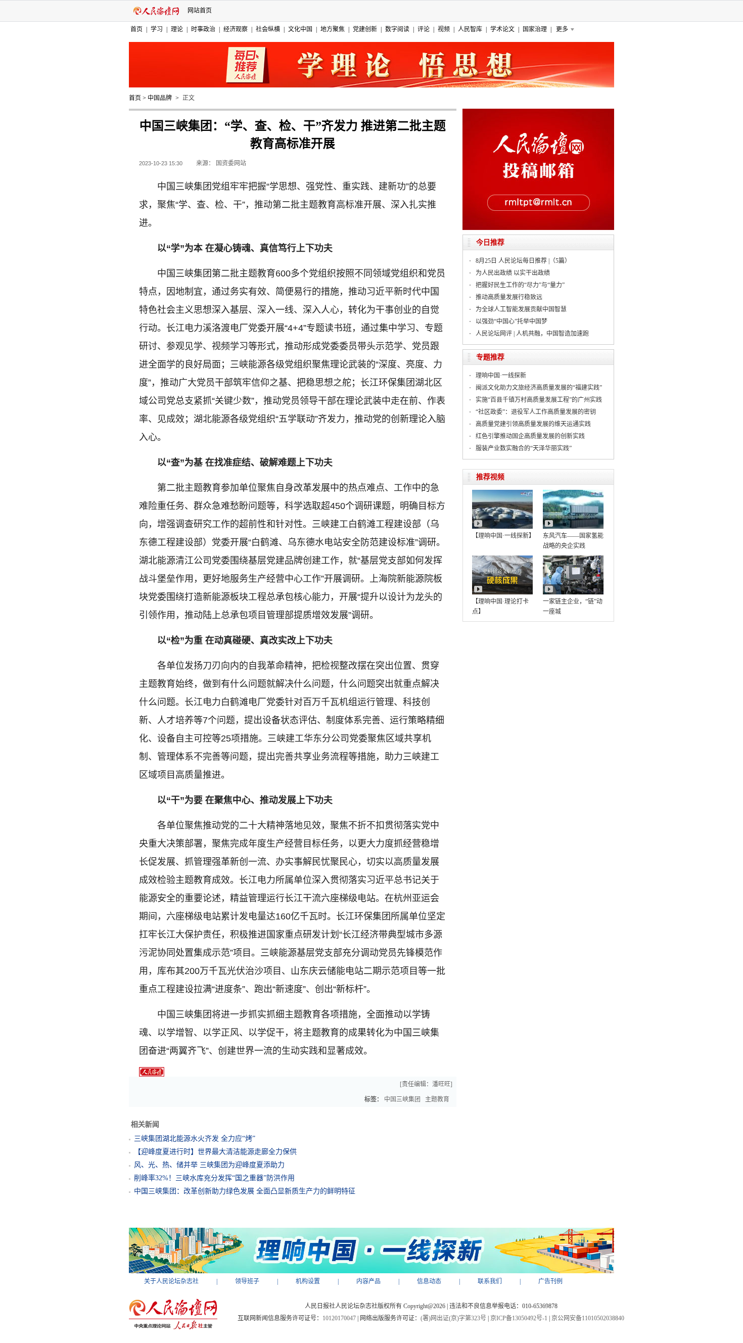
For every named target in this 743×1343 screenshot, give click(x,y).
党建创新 (365, 29)
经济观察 (235, 29)
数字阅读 (397, 29)
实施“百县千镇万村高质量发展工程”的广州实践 (539, 399)
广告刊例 (550, 1281)
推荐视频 (490, 477)
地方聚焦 (332, 29)
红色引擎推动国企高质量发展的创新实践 (530, 436)
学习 (157, 29)
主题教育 (437, 1099)
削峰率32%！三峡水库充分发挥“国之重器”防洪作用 (214, 1178)
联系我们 (490, 1281)
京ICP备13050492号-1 (518, 1318)
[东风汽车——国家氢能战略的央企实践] (573, 493)
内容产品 (368, 1281)
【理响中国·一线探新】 (503, 535)
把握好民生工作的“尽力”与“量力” (520, 285)
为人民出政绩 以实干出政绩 (513, 272)
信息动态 (429, 1281)
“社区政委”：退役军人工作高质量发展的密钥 (536, 411)
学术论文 (502, 29)
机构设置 (308, 1281)
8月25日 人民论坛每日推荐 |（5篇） (523, 260)
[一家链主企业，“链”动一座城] (573, 559)
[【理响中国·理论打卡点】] (502, 559)
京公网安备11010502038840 (587, 1318)
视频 (444, 29)
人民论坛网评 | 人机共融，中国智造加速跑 (532, 333)
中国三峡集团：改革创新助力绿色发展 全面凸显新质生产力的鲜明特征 (244, 1191)
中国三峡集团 (402, 1099)
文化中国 (300, 29)
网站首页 (200, 10)
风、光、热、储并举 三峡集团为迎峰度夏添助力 (209, 1165)
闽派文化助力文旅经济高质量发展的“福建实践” (539, 387)
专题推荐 (490, 357)
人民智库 (470, 29)
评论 (423, 29)
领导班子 (247, 1281)
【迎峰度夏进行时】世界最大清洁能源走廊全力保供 (215, 1151)
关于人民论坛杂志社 (171, 1281)
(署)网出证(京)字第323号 (453, 1318)
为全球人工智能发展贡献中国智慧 (521, 309)
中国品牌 (160, 98)
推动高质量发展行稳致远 (509, 297)
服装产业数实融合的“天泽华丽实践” (524, 448)
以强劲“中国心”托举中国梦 (511, 321)
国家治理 (535, 29)
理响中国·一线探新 (501, 375)
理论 (177, 29)
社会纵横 (268, 29)
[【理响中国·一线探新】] (502, 493)
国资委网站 (231, 163)
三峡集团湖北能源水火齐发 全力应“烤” (194, 1138)
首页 (136, 29)
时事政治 (203, 29)
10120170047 (339, 1318)
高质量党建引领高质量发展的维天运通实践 (533, 424)
